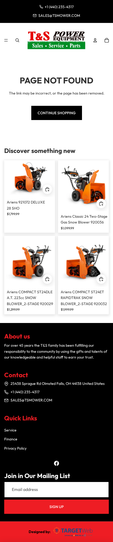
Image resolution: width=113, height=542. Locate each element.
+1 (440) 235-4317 (25, 392)
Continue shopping (57, 113)
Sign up (56, 506)
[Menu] (6, 40)
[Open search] (17, 40)
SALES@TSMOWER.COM (31, 400)
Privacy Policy (15, 448)
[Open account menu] (95, 40)
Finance (10, 439)
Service (10, 430)
